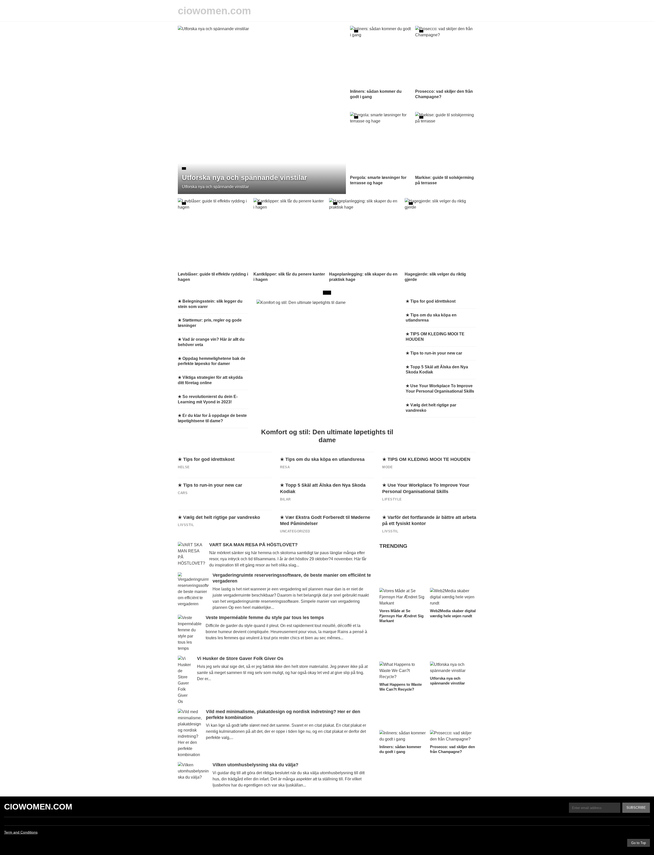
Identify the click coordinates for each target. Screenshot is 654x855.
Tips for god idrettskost (209, 459)
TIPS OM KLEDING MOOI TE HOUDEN (429, 459)
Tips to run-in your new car (212, 485)
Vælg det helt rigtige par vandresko (221, 517)
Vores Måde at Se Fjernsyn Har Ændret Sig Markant (401, 616)
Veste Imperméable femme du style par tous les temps (265, 617)
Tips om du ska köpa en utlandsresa (325, 459)
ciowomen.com (214, 10)
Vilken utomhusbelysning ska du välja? (255, 764)
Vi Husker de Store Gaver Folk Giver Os (240, 658)
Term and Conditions (21, 832)
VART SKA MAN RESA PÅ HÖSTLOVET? (253, 544)
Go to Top (638, 843)
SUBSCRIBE (636, 808)
